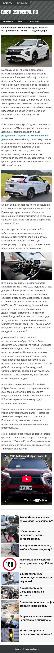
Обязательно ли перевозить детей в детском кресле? (32, 534)
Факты (21, 22)
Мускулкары (22, 3)
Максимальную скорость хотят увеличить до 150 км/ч (36, 563)
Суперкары (7, 3)
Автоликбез (34, 22)
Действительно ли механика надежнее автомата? (32, 591)
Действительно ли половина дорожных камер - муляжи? (36, 577)
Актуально (8, 22)
